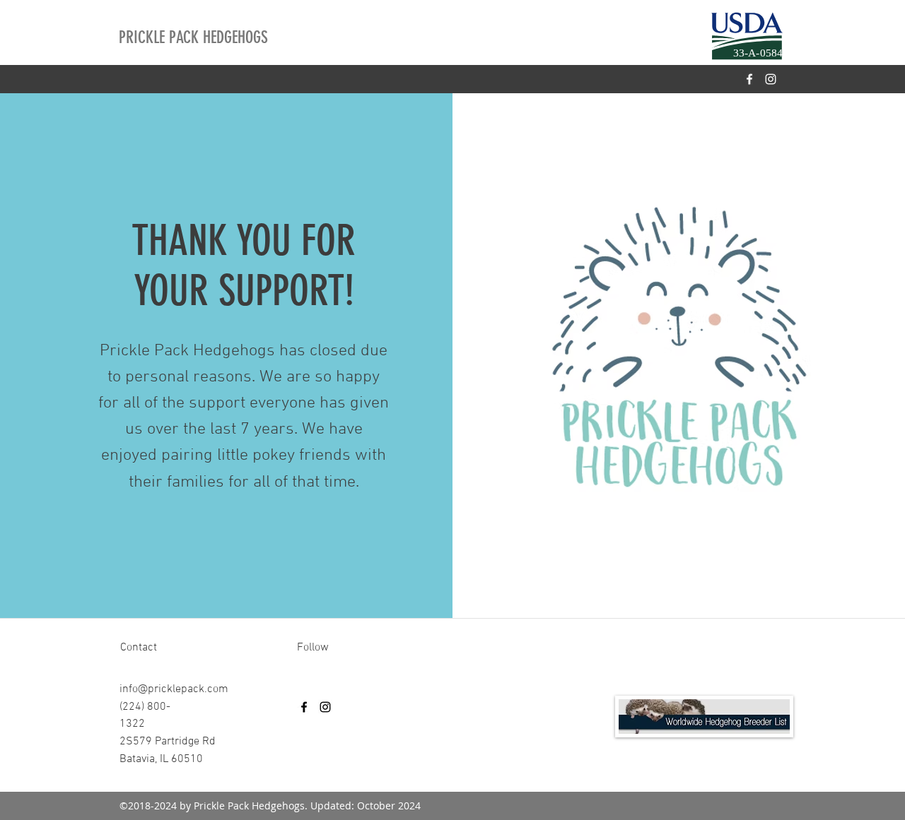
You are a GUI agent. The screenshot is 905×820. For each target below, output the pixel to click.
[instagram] (771, 79)
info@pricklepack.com (173, 689)
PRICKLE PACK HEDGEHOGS (193, 37)
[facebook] (749, 79)
